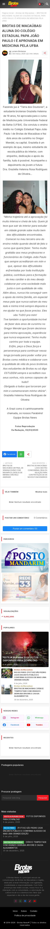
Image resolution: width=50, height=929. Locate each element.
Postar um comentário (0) (25, 528)
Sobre (24, 911)
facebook (15, 725)
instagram (15, 718)
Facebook (11, 454)
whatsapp (39, 718)
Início (15, 911)
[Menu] (4, 4)
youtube (39, 725)
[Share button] (28, 454)
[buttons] (16, 901)
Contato (33, 911)
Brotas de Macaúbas (25, 13)
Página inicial (8, 13)
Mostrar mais (41, 492)
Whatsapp (21, 454)
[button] (41, 4)
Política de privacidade (25, 915)
